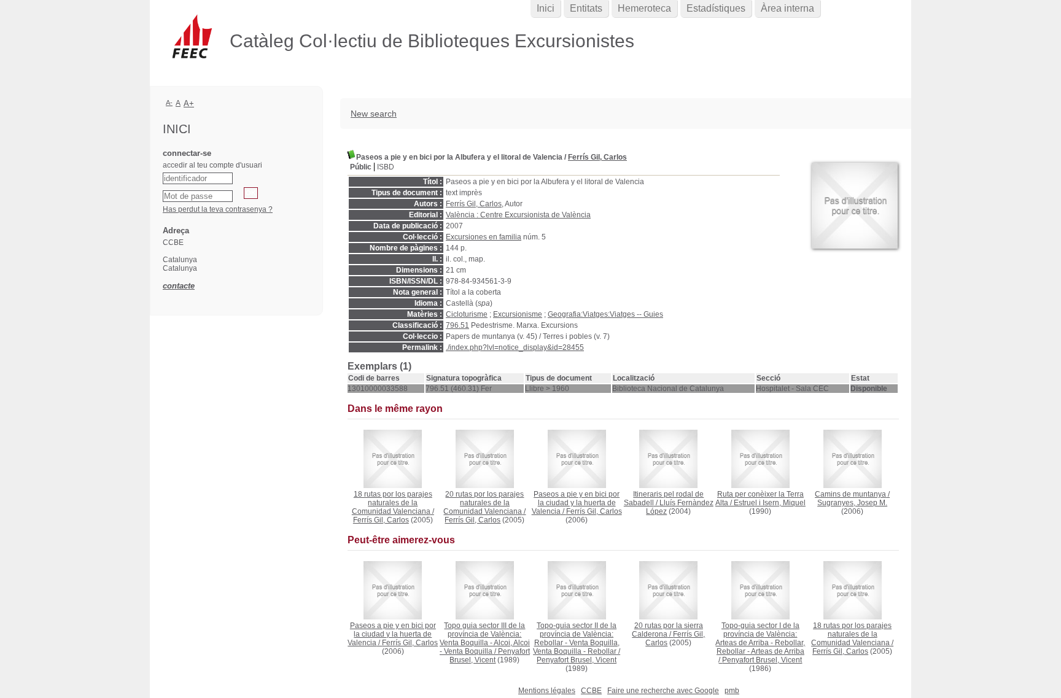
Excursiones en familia (483, 237)
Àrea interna (787, 8)
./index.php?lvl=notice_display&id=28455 (515, 347)
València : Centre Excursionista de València (518, 215)
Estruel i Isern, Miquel (770, 502)
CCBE (591, 690)
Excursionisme (517, 314)
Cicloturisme (467, 314)
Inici (545, 8)
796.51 (457, 325)
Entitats (586, 8)
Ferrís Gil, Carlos (597, 157)
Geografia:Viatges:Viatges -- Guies (605, 314)
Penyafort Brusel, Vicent (489, 655)
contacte (179, 285)
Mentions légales (546, 690)
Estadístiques (715, 8)
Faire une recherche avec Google (663, 690)
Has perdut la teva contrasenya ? (218, 209)
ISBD (385, 167)
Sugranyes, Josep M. (852, 502)
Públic (360, 167)
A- (169, 102)
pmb (732, 690)
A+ (189, 103)
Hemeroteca (644, 8)
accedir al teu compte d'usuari (212, 165)
